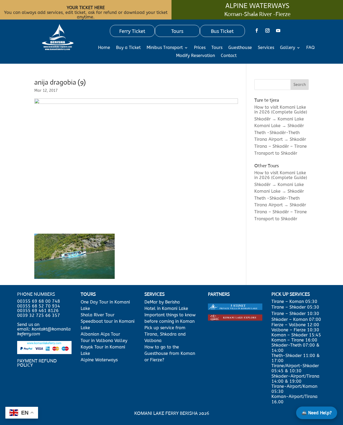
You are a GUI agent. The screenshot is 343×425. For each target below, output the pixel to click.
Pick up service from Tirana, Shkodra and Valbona (165, 334)
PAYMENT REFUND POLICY (37, 363)
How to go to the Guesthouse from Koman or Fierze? (169, 353)
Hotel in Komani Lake (166, 308)
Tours (216, 48)
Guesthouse (240, 48)
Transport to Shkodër (275, 153)
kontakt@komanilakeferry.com (43, 331)
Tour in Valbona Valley (104, 340)
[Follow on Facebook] (256, 30)
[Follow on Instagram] (267, 30)
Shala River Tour (97, 314)
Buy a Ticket (128, 48)
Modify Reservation (195, 56)
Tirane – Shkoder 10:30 (295, 313)
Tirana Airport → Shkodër (280, 139)
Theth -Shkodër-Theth (277, 132)
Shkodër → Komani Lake (279, 119)
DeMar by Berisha (162, 302)
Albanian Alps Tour (100, 334)
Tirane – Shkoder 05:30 (295, 307)
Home (104, 48)
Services (266, 48)
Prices (200, 48)
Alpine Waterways (99, 359)
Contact (229, 56)
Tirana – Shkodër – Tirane (280, 146)
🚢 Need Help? (316, 412)
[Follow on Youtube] (278, 30)
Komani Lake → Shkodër (279, 125)
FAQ (310, 48)
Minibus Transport (165, 48)
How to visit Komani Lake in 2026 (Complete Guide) (280, 110)
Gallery (287, 48)
